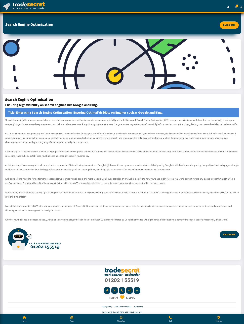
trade (29, 4)
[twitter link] (114, 290)
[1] (234, 4)
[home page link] (5, 4)
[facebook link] (107, 290)
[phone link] (122, 290)
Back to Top (138, 307)
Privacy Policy (106, 307)
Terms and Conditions (123, 307)
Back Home (229, 25)
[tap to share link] (240, 4)
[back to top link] (137, 290)
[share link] (129, 290)
